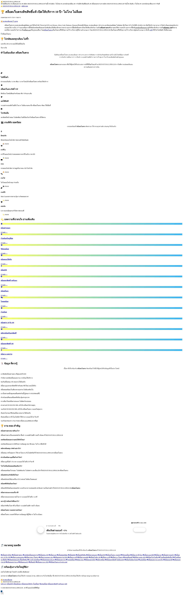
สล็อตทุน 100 (44, 555)
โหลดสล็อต (71, 560)
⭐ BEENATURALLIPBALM (10, 6)
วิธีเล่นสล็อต (126, 555)
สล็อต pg (158, 555)
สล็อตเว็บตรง (48, 30)
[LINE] (1, 591)
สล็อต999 (10, 584)
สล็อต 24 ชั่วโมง (137, 555)
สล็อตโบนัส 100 (95, 557)
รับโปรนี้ (140, 530)
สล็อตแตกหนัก (90, 560)
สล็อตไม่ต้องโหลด (132, 560)
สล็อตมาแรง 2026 (43, 562)
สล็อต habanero (92, 555)
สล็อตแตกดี (168, 560)
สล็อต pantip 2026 (140, 557)
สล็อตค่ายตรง (17, 555)
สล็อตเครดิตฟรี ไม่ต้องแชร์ (115, 560)
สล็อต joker (80, 560)
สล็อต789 (102, 555)
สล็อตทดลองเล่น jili (48, 560)
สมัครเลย (25, 6)
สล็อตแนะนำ (24, 562)
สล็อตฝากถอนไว (168, 555)
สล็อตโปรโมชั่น (153, 557)
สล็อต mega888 (83, 557)
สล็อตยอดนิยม (63, 555)
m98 (151, 30)
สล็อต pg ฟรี (73, 557)
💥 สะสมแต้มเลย (6, 21)
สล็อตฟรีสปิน (81, 555)
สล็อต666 (72, 555)
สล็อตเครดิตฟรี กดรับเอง (56, 584)
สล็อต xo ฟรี (106, 557)
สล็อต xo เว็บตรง (117, 557)
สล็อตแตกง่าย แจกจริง (155, 560)
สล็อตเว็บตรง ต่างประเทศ (58, 562)
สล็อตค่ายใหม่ (7, 555)
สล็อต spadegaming (18, 557)
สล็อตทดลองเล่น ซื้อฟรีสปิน (18, 560)
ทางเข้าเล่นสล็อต (34, 560)
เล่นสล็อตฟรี (129, 557)
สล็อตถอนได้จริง (26, 584)
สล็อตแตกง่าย (60, 560)
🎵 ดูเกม (15, 21)
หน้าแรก (3, 584)
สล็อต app (53, 555)
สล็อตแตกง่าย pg (12, 562)
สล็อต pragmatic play (46, 557)
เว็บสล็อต (36, 584)
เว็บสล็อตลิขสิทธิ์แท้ (166, 557)
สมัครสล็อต (101, 560)
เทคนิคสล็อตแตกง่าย (31, 555)
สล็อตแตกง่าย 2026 (61, 557)
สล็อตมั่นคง (17, 584)
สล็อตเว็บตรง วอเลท (113, 555)
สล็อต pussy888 (149, 555)
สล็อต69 (32, 562)
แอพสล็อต (143, 560)
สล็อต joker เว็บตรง (32, 557)
